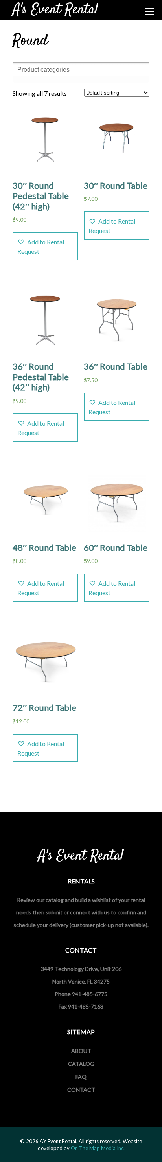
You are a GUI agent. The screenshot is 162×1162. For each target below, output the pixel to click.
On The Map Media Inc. (98, 1148)
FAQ (81, 1076)
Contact (81, 1089)
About (81, 1050)
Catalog (81, 1063)
